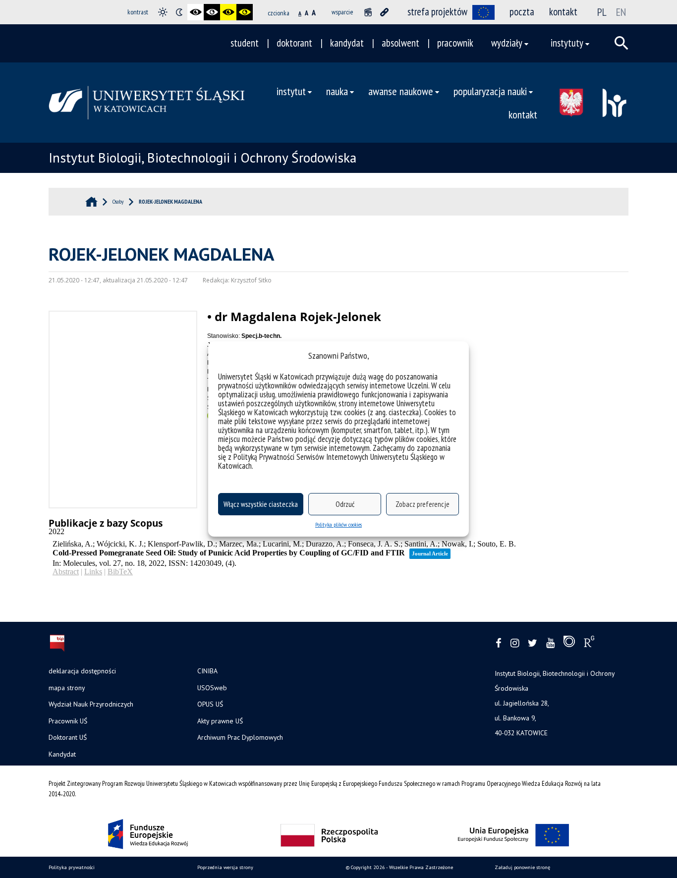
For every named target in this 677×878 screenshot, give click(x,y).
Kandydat (62, 754)
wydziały (506, 43)
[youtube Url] (550, 643)
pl (602, 12)
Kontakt (522, 114)
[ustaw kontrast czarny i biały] (195, 12)
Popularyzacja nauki (490, 91)
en (621, 12)
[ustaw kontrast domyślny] (163, 12)
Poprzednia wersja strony (225, 867)
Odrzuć (345, 504)
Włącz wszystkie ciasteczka (261, 504)
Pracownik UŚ (68, 720)
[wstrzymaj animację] (368, 12)
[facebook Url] (499, 643)
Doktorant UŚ (68, 737)
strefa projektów (437, 11)
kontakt (563, 11)
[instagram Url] (514, 643)
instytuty (567, 43)
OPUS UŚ (210, 704)
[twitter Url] (532, 643)
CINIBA (207, 670)
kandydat (347, 43)
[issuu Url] (569, 644)
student (244, 43)
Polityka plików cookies (338, 524)
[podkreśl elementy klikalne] (384, 12)
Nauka (337, 91)
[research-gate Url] (589, 644)
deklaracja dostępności (82, 670)
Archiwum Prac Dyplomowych (240, 737)
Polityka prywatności (72, 867)
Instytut (291, 91)
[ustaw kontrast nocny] (179, 12)
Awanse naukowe (400, 91)
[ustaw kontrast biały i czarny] (212, 12)
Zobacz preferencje (422, 504)
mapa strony (67, 687)
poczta (521, 11)
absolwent (400, 43)
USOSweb (212, 687)
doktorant (294, 43)
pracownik (455, 43)
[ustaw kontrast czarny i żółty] (228, 12)
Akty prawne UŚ (220, 720)
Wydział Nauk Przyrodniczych (91, 704)
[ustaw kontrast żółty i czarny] (244, 12)
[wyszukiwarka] (621, 43)
